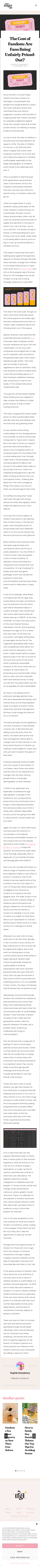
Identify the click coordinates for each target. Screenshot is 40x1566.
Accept (20, 1546)
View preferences (20, 1557)
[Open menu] (36, 5)
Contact (31, 1512)
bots (33, 338)
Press (8, 1512)
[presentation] (10, 1413)
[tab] (15, 1470)
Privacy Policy (24, 1563)
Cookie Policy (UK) (20, 1516)
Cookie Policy (14, 1563)
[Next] (34, 1436)
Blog (19, 1509)
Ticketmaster (26, 269)
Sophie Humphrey (20, 64)
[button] (37, 1524)
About (8, 1509)
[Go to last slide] (6, 1436)
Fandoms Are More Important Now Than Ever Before (10, 1439)
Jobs (19, 1512)
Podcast (31, 1509)
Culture (20, 34)
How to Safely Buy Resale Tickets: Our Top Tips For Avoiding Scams (30, 1440)
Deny (20, 1551)
